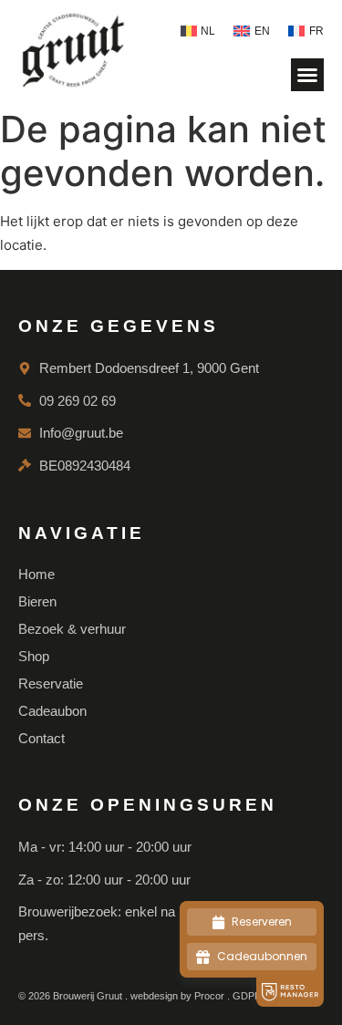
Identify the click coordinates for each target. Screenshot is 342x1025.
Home (36, 574)
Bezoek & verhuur (72, 629)
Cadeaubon (52, 711)
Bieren (37, 601)
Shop (33, 656)
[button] (307, 74)
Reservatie (50, 683)
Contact (41, 738)
